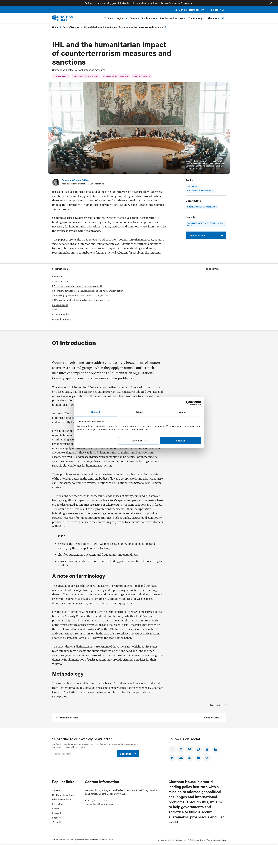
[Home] (62, 18)
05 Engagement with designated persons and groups (78, 300)
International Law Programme (202, 207)
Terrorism (192, 186)
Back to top (216, 705)
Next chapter (211, 717)
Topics (66, 27)
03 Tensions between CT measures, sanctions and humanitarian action (87, 290)
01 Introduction (60, 281)
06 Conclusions (60, 304)
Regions (75, 27)
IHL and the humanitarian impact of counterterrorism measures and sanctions (123, 27)
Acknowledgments (61, 318)
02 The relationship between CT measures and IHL (77, 285)
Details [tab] (139, 412)
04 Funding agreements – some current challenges (78, 295)
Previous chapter (68, 717)
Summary (57, 276)
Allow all (180, 440)
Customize (136, 440)
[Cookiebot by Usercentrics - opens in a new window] (188, 402)
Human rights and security (200, 191)
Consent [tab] (95, 412)
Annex (55, 309)
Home (55, 27)
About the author (61, 314)
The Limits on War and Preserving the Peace (205, 224)
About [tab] (182, 412)
